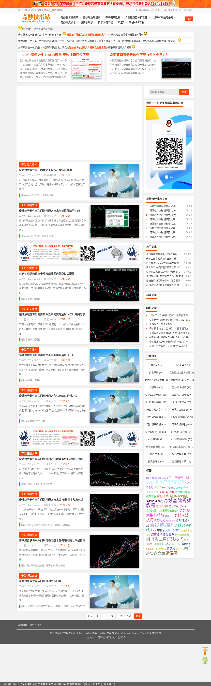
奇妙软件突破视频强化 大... (164, 215)
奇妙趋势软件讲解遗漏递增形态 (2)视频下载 (172, 319)
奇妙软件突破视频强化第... (163, 219)
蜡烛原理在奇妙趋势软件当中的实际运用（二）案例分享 (52, 314)
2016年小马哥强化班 (175, 477)
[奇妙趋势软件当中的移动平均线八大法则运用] (114, 196)
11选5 (121, 22)
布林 (159, 530)
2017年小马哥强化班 (165, 482)
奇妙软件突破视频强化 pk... (164, 210)
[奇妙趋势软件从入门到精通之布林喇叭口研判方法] (114, 422)
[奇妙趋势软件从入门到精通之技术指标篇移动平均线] (114, 237)
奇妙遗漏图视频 (179, 439)
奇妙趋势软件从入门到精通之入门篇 (40, 581)
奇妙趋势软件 (43, 606)
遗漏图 (172, 553)
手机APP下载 (136, 22)
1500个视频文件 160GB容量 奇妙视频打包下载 (54, 55)
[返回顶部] (205, 651)
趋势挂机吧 (35, 625)
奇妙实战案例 (154, 417)
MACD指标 (26, 484)
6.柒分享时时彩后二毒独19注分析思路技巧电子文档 (175, 337)
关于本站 (187, 10)
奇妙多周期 (26, 299)
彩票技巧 (156, 534)
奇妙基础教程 (28, 421)
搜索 (184, 92)
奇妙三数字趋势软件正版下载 (161, 258)
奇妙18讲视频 (142, 10)
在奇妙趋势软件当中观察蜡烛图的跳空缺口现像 (47, 273)
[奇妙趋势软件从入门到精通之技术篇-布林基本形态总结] (114, 526)
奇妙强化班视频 (69, 17)
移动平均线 (47, 195)
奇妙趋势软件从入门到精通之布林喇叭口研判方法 (48, 395)
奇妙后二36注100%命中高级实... (163, 271)
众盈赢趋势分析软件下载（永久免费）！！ (141, 55)
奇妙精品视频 (154, 424)
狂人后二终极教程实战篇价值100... (164, 267)
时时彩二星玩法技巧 (164, 539)
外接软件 (154, 387)
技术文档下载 (174, 10)
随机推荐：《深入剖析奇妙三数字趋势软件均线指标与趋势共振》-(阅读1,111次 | (54, 684)
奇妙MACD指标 (179, 496)
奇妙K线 (37, 484)
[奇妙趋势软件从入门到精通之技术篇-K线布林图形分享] (114, 485)
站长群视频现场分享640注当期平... (164, 280)
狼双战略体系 (179, 461)
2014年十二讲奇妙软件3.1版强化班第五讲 (171, 315)
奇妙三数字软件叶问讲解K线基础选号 (168, 346)
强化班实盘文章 (171, 530)
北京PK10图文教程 (154, 380)
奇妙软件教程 (78, 606)
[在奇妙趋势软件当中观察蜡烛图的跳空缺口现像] (114, 300)
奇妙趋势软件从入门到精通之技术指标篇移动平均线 (49, 210)
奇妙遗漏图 (154, 439)
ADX (187, 483)
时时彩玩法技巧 (165, 544)
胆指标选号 (150, 549)
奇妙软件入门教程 (51, 524)
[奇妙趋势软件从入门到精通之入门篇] (114, 607)
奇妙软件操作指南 (154, 432)
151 (120, 616)
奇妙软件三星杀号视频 (160, 324)
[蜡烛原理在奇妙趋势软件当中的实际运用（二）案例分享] (114, 341)
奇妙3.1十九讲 (158, 10)
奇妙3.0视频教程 (153, 394)
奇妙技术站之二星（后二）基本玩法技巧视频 (172, 328)
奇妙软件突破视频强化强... (163, 223)
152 (129, 616)
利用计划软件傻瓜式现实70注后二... (164, 285)
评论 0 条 (65, 175)
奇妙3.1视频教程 (153, 402)
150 (112, 616)
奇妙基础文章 (29, 205)
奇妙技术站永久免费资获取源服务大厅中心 (89, 34)
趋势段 (170, 548)
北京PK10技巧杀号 (162, 17)
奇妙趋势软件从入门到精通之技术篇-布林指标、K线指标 (52, 540)
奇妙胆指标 (170, 521)
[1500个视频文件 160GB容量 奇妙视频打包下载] (86, 77)
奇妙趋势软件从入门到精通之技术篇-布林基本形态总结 (51, 499)
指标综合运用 (182, 535)
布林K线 (66, 524)
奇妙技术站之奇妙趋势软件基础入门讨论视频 (172, 341)
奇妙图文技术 (68, 22)
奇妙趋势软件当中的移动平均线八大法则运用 (45, 170)
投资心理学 (87, 22)
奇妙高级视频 (153, 446)
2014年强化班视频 (153, 478)
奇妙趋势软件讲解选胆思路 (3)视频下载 (169, 333)
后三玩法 (178, 487)
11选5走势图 (179, 365)
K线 (149, 487)
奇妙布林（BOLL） (179, 506)
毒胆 (179, 544)
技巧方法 (154, 454)
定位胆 (153, 530)
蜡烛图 (37, 299)
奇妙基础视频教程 (168, 503)
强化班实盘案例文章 (179, 446)
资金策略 (161, 548)
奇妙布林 (40, 421)
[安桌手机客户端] (205, 663)
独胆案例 (186, 544)
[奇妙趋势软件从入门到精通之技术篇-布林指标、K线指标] (114, 567)
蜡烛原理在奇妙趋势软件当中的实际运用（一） (47, 355)
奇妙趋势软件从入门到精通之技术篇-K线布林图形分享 (51, 459)
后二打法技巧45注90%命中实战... (163, 263)
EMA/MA (25, 195)
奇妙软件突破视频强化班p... (164, 206)
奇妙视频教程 (112, 17)
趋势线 (179, 549)
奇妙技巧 (174, 511)
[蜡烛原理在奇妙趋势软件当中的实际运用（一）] (114, 381)
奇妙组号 (159, 520)
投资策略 (168, 534)
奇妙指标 (35, 195)
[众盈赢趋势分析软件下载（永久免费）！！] (176, 77)
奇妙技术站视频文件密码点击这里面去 (88, 47)
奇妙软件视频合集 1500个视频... (163, 254)
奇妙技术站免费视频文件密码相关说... (165, 276)
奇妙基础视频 (178, 409)
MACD (157, 487)
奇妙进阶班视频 (91, 17)
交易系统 (153, 372)
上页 (89, 616)
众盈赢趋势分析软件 (136, 17)
